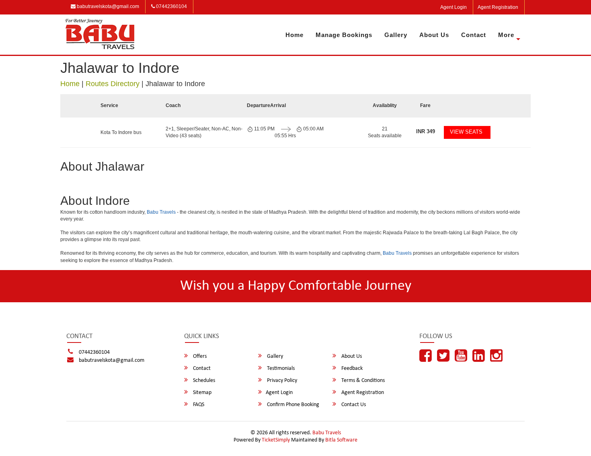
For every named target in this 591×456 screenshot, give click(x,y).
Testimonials (280, 368)
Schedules (203, 381)
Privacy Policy (281, 381)
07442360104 (171, 6)
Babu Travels (161, 212)
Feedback (351, 368)
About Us (434, 34)
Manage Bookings (344, 34)
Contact (473, 34)
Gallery (395, 34)
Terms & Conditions (362, 381)
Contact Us (353, 405)
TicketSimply (276, 440)
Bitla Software (341, 440)
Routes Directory (113, 84)
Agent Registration (498, 7)
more (506, 34)
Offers (199, 356)
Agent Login (453, 7)
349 (425, 131)
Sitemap (201, 393)
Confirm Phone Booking (292, 405)
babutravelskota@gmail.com (107, 6)
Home (294, 34)
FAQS (198, 405)
